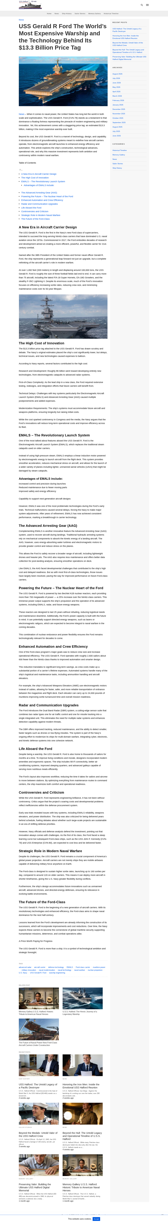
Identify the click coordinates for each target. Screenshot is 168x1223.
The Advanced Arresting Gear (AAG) (39, 192)
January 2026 (118, 105)
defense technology (56, 967)
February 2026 (118, 100)
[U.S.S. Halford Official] (30, 4)
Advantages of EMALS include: (39, 185)
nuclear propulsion (95, 970)
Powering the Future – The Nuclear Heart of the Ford (47, 196)
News (57, 13)
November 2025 (119, 114)
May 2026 (116, 87)
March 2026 (117, 96)
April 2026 (116, 92)
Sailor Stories (80, 13)
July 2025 (116, 131)
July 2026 (116, 78)
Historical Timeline (111, 13)
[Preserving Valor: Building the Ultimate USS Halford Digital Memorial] (39, 1165)
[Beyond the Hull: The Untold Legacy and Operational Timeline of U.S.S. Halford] (83, 1113)
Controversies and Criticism (34, 211)
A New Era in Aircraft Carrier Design (38, 174)
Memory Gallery (94, 13)
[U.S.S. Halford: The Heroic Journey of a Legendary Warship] (83, 998)
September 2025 (119, 122)
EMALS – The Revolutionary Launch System (43, 181)
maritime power (99, 967)
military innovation (29, 970)
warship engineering (57, 973)
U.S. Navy (23, 973)
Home (49, 13)
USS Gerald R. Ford (38, 973)
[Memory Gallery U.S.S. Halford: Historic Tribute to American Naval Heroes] (39, 998)
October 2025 (118, 118)
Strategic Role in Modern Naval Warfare (40, 215)
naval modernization (47, 970)
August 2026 (117, 74)
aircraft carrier (39, 967)
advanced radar (25, 967)
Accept (96, 1219)
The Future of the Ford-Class (35, 219)
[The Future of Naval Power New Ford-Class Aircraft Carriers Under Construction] (39, 1029)
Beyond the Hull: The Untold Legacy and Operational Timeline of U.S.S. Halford (82, 1136)
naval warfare (79, 970)
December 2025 (119, 109)
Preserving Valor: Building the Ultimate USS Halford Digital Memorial (35, 1187)
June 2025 (117, 136)
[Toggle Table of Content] (21, 170)
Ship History (67, 13)
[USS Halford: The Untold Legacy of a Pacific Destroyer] (39, 1065)
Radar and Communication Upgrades (39, 204)
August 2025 (117, 127)
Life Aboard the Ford (31, 208)
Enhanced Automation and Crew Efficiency (42, 200)
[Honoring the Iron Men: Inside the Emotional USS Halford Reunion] (83, 1065)
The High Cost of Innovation (35, 177)
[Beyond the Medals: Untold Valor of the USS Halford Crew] (39, 1113)
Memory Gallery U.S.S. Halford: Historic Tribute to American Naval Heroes (81, 1187)
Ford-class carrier (83, 967)
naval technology (64, 970)
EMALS (70, 967)
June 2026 (117, 83)
